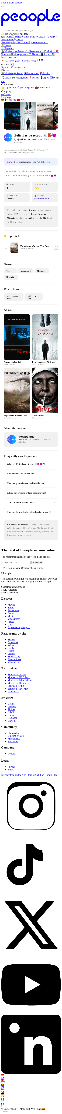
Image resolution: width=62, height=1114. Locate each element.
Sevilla (11, 648)
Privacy (11, 766)
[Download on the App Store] (17, 775)
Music (41, 36)
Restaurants (29, 36)
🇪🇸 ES (4, 100)
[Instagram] (31, 834)
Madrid (11, 639)
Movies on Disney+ (18, 683)
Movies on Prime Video (19, 680)
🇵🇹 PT (20, 100)
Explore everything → (19, 627)
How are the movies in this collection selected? (31, 512)
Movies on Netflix (17, 674)
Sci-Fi (11, 712)
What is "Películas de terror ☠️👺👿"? (31, 464)
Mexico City (14, 656)
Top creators (9, 87)
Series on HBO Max (18, 688)
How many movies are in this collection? (31, 483)
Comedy (12, 706)
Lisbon (11, 653)
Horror (11, 715)
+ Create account (28, 61)
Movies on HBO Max (19, 677)
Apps (46, 54)
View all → (13, 662)
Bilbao (11, 651)
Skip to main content (11, 2)
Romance (12, 718)
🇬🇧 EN (12, 100)
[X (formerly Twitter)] (31, 953)
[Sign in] (42, 61)
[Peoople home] (31, 27)
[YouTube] (31, 1013)
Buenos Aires (14, 659)
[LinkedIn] (31, 1072)
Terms (11, 769)
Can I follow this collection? (31, 502)
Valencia (12, 645)
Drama (11, 703)
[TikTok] (31, 894)
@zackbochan (24, 139)
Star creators (14, 733)
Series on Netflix (16, 686)
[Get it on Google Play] (45, 775)
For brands (42, 87)
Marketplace (26, 87)
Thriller (11, 709)
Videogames (19, 54)
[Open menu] (2, 6)
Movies (8, 36)
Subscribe (37, 562)
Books (51, 36)
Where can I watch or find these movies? (31, 493)
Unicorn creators (16, 735)
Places (20, 39)
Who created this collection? (31, 473)
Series (18, 36)
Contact (6, 94)
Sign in (16, 61)
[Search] (38, 61)
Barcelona (13, 642)
